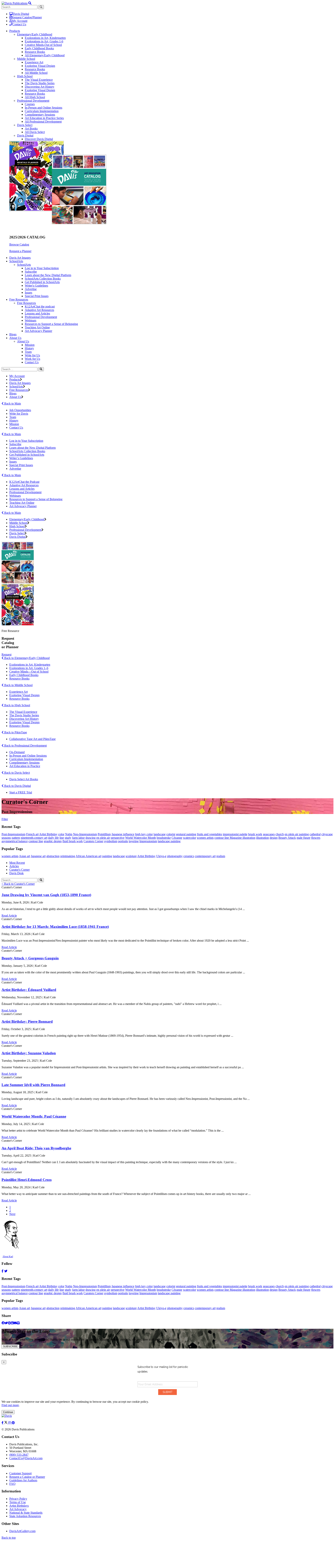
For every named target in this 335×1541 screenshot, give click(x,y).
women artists (205, 837)
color (61, 834)
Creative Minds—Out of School (28, 671)
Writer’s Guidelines (21, 458)
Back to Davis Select (16, 772)
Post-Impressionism (13, 834)
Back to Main (12, 403)
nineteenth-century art (34, 837)
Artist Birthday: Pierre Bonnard (27, 1021)
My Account (19, 20)
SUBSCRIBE (10, 1346)
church (279, 834)
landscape (160, 834)
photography (175, 856)
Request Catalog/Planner (27, 17)
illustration (262, 837)
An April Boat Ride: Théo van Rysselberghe (36, 1148)
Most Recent (17, 862)
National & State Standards (25, 1512)
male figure (303, 837)
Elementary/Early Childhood (34, 34)
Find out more (10, 1405)
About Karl (8, 1256)
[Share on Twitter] (6, 1323)
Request (6, 654)
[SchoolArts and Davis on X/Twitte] (6, 1422)
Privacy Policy (18, 1498)
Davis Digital (21, 13)
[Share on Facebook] (3, 1323)
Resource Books (35, 51)
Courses (30, 104)
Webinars (30, 320)
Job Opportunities (20, 410)
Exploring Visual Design (40, 65)
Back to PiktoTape (15, 732)
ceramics (188, 856)
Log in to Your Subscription (42, 268)
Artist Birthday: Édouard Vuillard (29, 990)
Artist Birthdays (19, 1505)
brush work (255, 834)
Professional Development (33, 100)
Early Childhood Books (39, 48)
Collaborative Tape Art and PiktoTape (32, 739)
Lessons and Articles (37, 313)
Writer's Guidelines (36, 285)
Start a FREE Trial (20, 792)
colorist (170, 834)
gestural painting (186, 834)
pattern (16, 837)
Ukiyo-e (161, 856)
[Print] (18, 1323)
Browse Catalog (19, 244)
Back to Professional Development (25, 745)
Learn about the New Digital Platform (48, 275)
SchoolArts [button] (16, 261)
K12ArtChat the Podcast (24, 481)
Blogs (12, 334)
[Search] (41, 369)
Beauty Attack (287, 837)
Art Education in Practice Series (44, 118)
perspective (117, 837)
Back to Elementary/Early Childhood (26, 658)
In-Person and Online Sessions (43, 107)
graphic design (53, 841)
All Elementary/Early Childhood (45, 55)
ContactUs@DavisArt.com (25, 1458)
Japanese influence (122, 834)
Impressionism (148, 841)
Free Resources (26, 303)
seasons (6, 837)
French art (32, 834)
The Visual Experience (39, 79)
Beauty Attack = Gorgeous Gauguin (30, 958)
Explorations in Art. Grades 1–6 (28, 668)
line (62, 837)
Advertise (31, 289)
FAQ (12, 1483)
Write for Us (32, 355)
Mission (30, 344)
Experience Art (34, 62)
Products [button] (14, 31)
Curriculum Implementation (42, 111)
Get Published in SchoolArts (42, 282)
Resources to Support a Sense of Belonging (51, 324)
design (274, 837)
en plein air (103, 837)
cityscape (327, 834)
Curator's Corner (19, 869)
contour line (35, 841)
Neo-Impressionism (85, 834)
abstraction (53, 856)
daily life (53, 837)
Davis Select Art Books (23, 779)
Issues (28, 292)
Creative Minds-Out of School (43, 44)
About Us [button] (15, 337)
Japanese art (38, 856)
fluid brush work (72, 841)
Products (14, 379)
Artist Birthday (48, 834)
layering (134, 841)
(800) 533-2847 (18, 1454)
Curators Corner (93, 841)
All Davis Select (35, 132)
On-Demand (17, 752)
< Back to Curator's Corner (18, 883)
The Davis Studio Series (39, 83)
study (68, 837)
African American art (88, 856)
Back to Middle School (18, 685)
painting (107, 856)
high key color (144, 834)
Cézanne (177, 837)
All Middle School (36, 72)
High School (25, 76)
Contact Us (19, 24)
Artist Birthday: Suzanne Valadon (29, 1053)
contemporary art (205, 856)
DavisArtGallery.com (22, 1531)
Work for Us (32, 358)
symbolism (110, 841)
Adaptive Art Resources (39, 310)
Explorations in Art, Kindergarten (45, 38)
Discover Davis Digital (39, 139)
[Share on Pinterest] (9, 1323)
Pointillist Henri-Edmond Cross (27, 1180)
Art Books (31, 128)
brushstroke (164, 837)
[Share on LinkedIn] (12, 1323)
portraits (123, 841)
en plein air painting (297, 834)
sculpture (131, 856)
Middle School (26, 58)
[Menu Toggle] (29, 3)
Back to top (9, 1537)
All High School (35, 97)
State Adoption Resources (25, 1516)
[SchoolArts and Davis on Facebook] (3, 1422)
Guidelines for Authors (23, 1480)
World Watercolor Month (140, 837)
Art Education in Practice (24, 766)
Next (12, 1214)
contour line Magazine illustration (234, 837)
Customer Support (20, 1473)
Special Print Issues (36, 296)
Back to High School (16, 705)
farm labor (78, 837)
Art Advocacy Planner (38, 331)
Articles (14, 866)
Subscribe (31, 271)
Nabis (68, 834)
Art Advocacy (18, 1509)
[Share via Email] (15, 1323)
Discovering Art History (39, 86)
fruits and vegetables (209, 834)
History (29, 348)
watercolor (189, 837)
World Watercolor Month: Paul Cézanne (34, 1116)
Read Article (9, 915)
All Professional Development (43, 121)
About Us (23, 341)
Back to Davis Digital (17, 785)
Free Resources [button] (18, 299)
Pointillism (104, 834)
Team (28, 351)
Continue (8, 1412)
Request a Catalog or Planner (27, 1476)
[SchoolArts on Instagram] (10, 1422)
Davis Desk (16, 873)
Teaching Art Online (37, 327)
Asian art (24, 856)
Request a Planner (20, 251)
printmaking (67, 856)
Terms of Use (17, 1502)
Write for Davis (18, 413)
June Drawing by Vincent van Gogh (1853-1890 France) (46, 895)
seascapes (269, 834)
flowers (315, 837)
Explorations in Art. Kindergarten (29, 664)
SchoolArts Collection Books (43, 278)
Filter (5, 819)
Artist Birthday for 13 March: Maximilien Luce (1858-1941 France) (55, 927)
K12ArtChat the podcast (40, 306)
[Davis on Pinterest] (13, 1422)
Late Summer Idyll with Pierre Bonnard (33, 1085)
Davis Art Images (20, 257)
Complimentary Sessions (40, 114)
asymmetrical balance (15, 841)
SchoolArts (24, 264)
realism (220, 856)
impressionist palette (235, 834)
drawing (90, 837)
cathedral (315, 834)
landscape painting (169, 841)
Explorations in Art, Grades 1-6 (44, 41)
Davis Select (24, 125)
